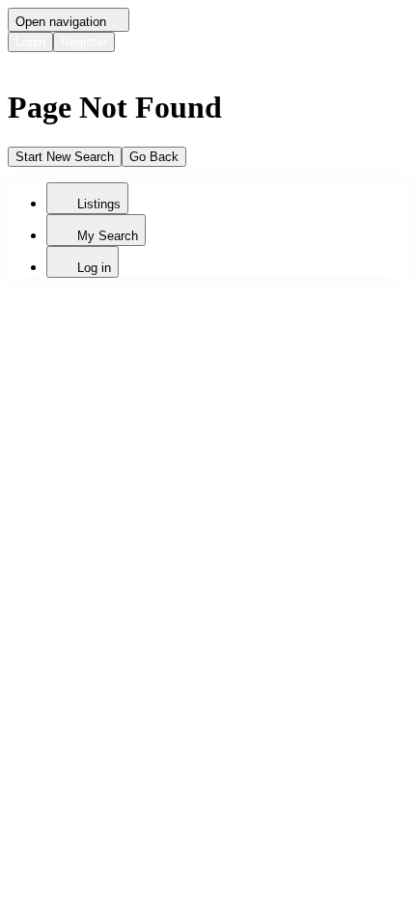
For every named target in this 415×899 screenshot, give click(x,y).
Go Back (154, 157)
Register (84, 42)
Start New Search (64, 157)
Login (30, 42)
